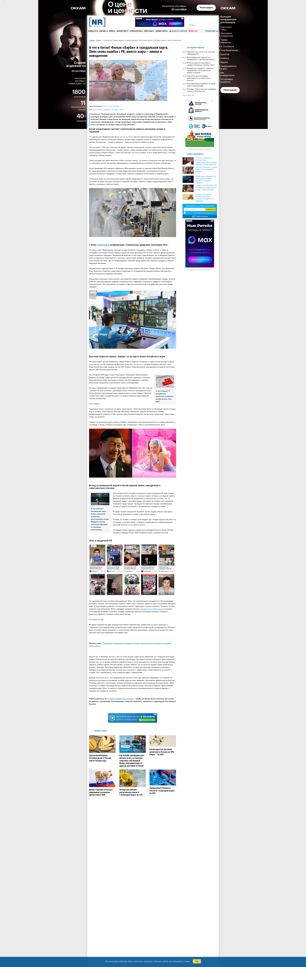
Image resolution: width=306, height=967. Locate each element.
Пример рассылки (202, 216)
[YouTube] (206, 18)
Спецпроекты (211, 31)
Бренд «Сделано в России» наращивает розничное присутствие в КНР (101, 792)
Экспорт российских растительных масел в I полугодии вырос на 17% (131, 792)
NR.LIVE (194, 31)
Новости (93, 31)
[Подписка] (214, 18)
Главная (92, 40)
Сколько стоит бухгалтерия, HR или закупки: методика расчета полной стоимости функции (206, 187)
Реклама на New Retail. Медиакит (199, 149)
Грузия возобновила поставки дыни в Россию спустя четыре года (100, 758)
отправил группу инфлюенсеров (152, 609)
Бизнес (103, 31)
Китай (95, 109)
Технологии (136, 31)
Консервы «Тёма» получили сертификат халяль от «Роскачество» (201, 90)
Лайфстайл (162, 31)
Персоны (149, 31)
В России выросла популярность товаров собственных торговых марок (200, 64)
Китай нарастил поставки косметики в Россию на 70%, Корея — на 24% (162, 752)
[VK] (193, 18)
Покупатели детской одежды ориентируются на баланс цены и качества (199, 78)
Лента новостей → (189, 95)
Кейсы (112, 31)
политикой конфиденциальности (203, 213)
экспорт (100, 109)
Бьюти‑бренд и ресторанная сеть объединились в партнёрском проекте (200, 58)
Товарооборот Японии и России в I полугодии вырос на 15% (162, 790)
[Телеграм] (189, 18)
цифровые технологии (111, 109)
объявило (123, 137)
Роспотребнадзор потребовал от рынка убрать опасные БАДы (201, 85)
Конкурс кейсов (179, 31)
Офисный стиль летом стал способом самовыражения (201, 53)
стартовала (103, 244)
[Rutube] (210, 18)
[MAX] (198, 18)
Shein (121, 109)
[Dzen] (202, 18)
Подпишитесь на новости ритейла (200, 206)
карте (141, 364)
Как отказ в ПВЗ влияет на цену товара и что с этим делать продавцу (206, 169)
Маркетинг (122, 31)
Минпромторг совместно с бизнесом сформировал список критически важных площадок (200, 70)
